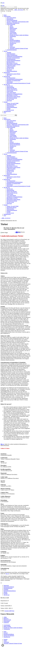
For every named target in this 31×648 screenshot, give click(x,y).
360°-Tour (9, 75)
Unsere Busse (10, 91)
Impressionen (7, 72)
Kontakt (5, 102)
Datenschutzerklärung (12, 71)
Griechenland (13, 32)
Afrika (11, 25)
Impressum (9, 69)
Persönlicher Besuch (11, 104)
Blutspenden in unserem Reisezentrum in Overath (18, 83)
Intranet (5, 592)
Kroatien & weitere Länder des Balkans (19, 35)
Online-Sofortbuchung (12, 55)
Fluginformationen (11, 59)
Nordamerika (13, 36)
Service (5, 51)
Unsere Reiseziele (11, 24)
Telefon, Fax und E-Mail (12, 103)
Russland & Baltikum (15, 40)
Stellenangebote (10, 87)
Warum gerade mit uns (12, 90)
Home (5, 15)
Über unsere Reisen (11, 17)
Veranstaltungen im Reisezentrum (14, 79)
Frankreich (12, 31)
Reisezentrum (7, 76)
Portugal (12, 39)
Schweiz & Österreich (15, 41)
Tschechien (12, 47)
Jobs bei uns (6, 594)
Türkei (11, 45)
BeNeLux (6, 618)
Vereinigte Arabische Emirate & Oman (19, 48)
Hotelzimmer (10, 81)
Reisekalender (10, 19)
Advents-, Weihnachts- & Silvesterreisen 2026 (18, 21)
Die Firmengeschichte (12, 98)
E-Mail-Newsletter (11, 65)
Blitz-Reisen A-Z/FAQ (12, 63)
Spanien (11, 44)
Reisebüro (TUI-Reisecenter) (13, 80)
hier (7, 573)
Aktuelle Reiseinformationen (13, 60)
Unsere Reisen (7, 16)
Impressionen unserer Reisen (13, 64)
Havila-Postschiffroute (12, 20)
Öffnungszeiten (10, 67)
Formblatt (6, 589)
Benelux (12, 27)
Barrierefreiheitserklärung (10, 590)
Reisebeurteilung (11, 61)
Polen (11, 37)
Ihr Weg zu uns (10, 68)
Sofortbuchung (7, 111)
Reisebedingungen (8, 588)
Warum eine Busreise (12, 88)
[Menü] (1, 583)
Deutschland (13, 29)
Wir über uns (7, 84)
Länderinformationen (12, 49)
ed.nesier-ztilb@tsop (9, 610)
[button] (2, 645)
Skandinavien (13, 43)
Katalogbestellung (11, 53)
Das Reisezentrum (11, 77)
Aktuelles (9, 52)
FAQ (5, 112)
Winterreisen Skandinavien (13, 23)
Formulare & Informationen (13, 57)
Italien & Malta (13, 33)
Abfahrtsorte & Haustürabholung (14, 56)
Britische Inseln (13, 28)
